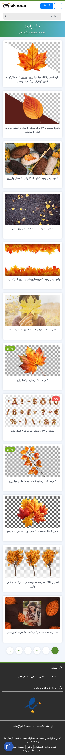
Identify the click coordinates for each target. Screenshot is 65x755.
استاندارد (38, 747)
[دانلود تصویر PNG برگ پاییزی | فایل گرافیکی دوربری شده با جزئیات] (32, 108)
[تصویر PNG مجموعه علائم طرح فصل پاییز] (32, 411)
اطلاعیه (21, 747)
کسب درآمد (50, 747)
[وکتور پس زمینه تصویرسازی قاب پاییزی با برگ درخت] (32, 260)
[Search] (7, 16)
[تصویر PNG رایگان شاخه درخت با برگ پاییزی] (32, 461)
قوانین (29, 747)
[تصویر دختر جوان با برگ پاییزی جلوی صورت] (32, 310)
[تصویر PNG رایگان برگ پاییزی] (32, 361)
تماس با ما (37, 750)
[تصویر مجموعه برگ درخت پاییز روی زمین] (32, 209)
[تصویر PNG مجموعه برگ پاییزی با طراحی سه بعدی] (32, 512)
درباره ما (26, 750)
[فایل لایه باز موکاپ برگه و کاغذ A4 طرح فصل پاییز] (32, 613)
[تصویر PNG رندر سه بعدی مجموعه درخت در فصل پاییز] (32, 562)
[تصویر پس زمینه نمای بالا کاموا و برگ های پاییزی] (32, 159)
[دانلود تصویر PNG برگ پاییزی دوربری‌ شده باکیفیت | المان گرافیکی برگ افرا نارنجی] (32, 58)
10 (19, 651)
